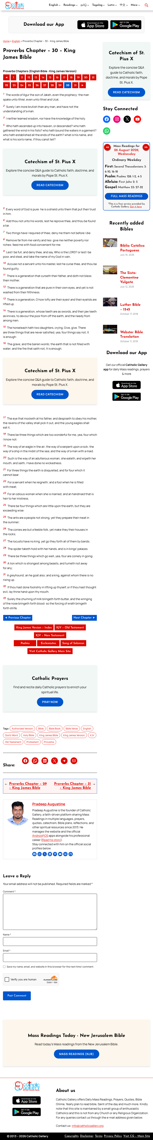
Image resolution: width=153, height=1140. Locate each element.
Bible (41, 728)
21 (93, 77)
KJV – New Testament (50, 635)
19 (78, 77)
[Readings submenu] (77, 5)
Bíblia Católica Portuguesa (132, 248)
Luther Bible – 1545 (130, 307)
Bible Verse (72, 728)
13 (36, 77)
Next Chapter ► (84, 617)
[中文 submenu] (127, 5)
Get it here (136, 206)
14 (43, 77)
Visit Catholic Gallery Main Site (50, 651)
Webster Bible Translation (131, 335)
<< (107, 147)
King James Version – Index (34, 627)
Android (37, 836)
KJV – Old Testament (70, 627)
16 (57, 77)
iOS (46, 836)
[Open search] (146, 5)
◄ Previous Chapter (18, 617)
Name (7, 934)
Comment (9, 891)
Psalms (25, 643)
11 (22, 77)
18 (71, 77)
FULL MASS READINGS (126, 196)
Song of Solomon (73, 643)
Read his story (51, 840)
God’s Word (11, 735)
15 (50, 77)
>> (145, 147)
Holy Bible (28, 735)
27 (44, 85)
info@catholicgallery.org (88, 1126)
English (16, 41)
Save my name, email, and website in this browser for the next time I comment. (50, 966)
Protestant (32, 742)
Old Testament (13, 742)
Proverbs (49, 742)
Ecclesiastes (48, 643)
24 (21, 85)
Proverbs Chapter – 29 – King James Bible (28, 786)
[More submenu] (139, 5)
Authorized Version (22, 728)
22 (6, 85)
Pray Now (50, 702)
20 (85, 77)
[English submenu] (59, 5)
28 (52, 85)
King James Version (74, 735)
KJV (92, 735)
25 (29, 85)
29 (59, 85)
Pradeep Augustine (48, 804)
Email (6, 950)
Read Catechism (50, 185)
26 (37, 85)
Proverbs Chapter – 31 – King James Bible (72, 786)
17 (64, 77)
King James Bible (48, 735)
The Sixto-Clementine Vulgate (129, 277)
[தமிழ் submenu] (88, 5)
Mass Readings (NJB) (76, 1054)
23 (14, 85)
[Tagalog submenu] (104, 5)
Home (6, 41)
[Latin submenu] (116, 5)
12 (29, 77)
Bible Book (54, 728)
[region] (126, 176)
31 (75, 85)
